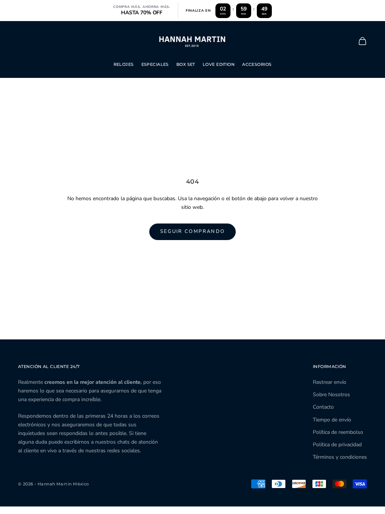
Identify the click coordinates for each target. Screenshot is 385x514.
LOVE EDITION (219, 64)
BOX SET (185, 64)
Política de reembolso (338, 432)
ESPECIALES (155, 64)
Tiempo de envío (332, 419)
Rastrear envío (329, 382)
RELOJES (124, 64)
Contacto (323, 407)
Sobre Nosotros (331, 394)
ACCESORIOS (256, 64)
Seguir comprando (192, 231)
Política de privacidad (337, 444)
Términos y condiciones (340, 457)
